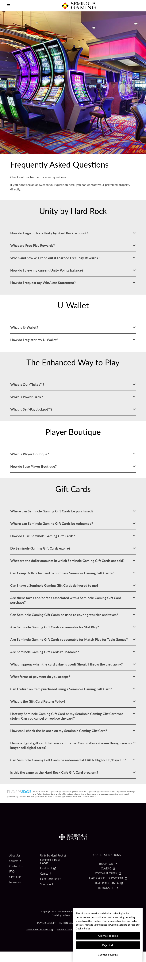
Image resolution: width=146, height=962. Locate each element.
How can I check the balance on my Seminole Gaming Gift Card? (58, 730)
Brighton (106, 863)
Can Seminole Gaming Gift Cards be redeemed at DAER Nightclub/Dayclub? (68, 759)
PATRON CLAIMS (68, 922)
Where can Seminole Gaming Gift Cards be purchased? (51, 511)
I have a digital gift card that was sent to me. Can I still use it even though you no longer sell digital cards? (71, 745)
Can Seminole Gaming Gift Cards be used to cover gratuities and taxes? (64, 614)
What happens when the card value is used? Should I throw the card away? (66, 664)
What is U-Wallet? (24, 327)
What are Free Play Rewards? (32, 245)
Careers (13, 861)
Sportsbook (47, 884)
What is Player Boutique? (29, 453)
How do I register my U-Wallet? (34, 339)
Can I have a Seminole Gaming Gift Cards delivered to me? (54, 585)
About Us (14, 855)
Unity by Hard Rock (51, 855)
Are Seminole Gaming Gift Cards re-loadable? (44, 651)
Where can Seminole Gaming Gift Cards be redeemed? (51, 523)
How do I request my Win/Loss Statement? (43, 282)
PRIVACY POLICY (66, 929)
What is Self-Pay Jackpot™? (31, 409)
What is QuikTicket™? (27, 384)
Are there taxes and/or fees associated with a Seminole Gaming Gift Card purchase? (65, 600)
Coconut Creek (106, 873)
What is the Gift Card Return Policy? (37, 701)
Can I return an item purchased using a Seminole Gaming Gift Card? (61, 688)
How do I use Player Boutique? (33, 466)
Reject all (107, 945)
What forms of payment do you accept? (40, 676)
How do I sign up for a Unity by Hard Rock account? (49, 233)
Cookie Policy (83, 928)
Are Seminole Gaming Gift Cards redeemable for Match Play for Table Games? (69, 639)
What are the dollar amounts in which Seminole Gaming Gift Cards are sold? (67, 560)
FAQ (11, 871)
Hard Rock (46, 868)
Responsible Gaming (38, 929)
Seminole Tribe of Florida (50, 861)
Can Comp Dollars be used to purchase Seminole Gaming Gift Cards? (61, 572)
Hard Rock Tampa (106, 883)
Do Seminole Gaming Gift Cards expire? (40, 548)
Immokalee (106, 888)
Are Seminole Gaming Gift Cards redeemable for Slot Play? (54, 627)
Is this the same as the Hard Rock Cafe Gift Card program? (54, 772)
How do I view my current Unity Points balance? (46, 270)
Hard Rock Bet (48, 879)
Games (44, 873)
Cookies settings (108, 954)
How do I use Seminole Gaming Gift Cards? (42, 535)
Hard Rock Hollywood (106, 878)
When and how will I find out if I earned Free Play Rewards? (54, 257)
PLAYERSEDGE (45, 922)
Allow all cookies (108, 935)
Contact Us (15, 866)
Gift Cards (15, 877)
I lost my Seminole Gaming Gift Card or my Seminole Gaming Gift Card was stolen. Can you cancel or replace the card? (66, 716)
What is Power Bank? (26, 396)
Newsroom (15, 882)
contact (92, 184)
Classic (106, 868)
